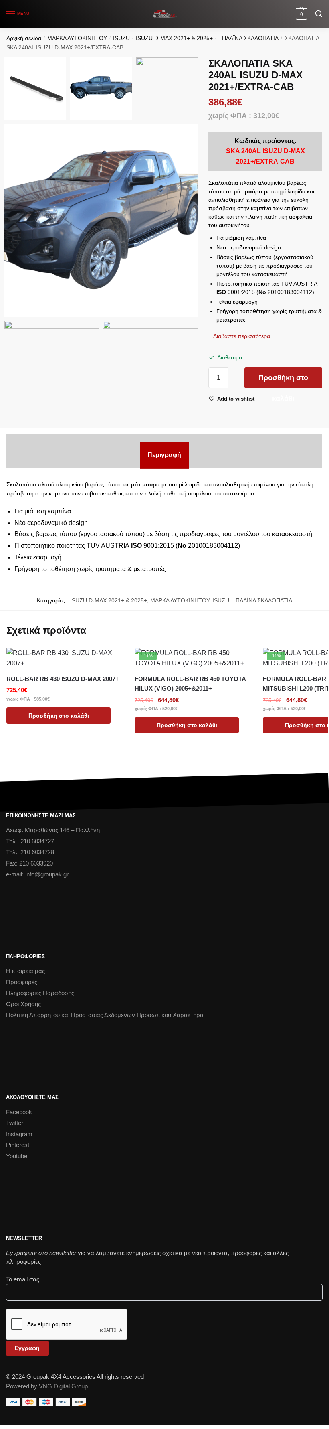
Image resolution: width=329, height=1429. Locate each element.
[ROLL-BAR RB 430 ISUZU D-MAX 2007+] (64, 658)
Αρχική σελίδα (23, 38)
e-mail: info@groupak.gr (37, 874)
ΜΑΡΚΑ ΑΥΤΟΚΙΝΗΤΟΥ (77, 38)
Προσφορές (21, 982)
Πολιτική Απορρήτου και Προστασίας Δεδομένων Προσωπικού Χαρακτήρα (105, 1014)
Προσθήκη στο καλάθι (283, 381)
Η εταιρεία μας (25, 970)
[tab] (164, 455)
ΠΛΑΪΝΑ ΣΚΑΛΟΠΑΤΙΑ (249, 38)
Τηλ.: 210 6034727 (30, 841)
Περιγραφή (164, 455)
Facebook (19, 1112)
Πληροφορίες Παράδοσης (40, 992)
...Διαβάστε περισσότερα (239, 336)
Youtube (16, 1156)
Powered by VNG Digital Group (47, 1386)
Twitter (14, 1122)
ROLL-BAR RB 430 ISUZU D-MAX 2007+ (62, 678)
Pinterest (17, 1144)
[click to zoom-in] (101, 220)
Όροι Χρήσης (23, 1004)
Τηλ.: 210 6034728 (30, 852)
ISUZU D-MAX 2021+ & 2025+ (174, 38)
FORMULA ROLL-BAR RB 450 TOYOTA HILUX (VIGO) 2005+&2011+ (190, 683)
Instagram (19, 1134)
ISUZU (121, 38)
